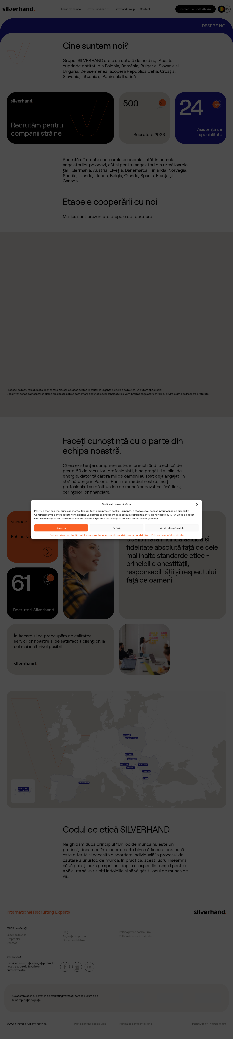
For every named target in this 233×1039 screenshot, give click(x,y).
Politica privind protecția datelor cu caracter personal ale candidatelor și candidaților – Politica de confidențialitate (117, 534)
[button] (197, 504)
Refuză (116, 527)
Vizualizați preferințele (172, 527)
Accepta (61, 527)
